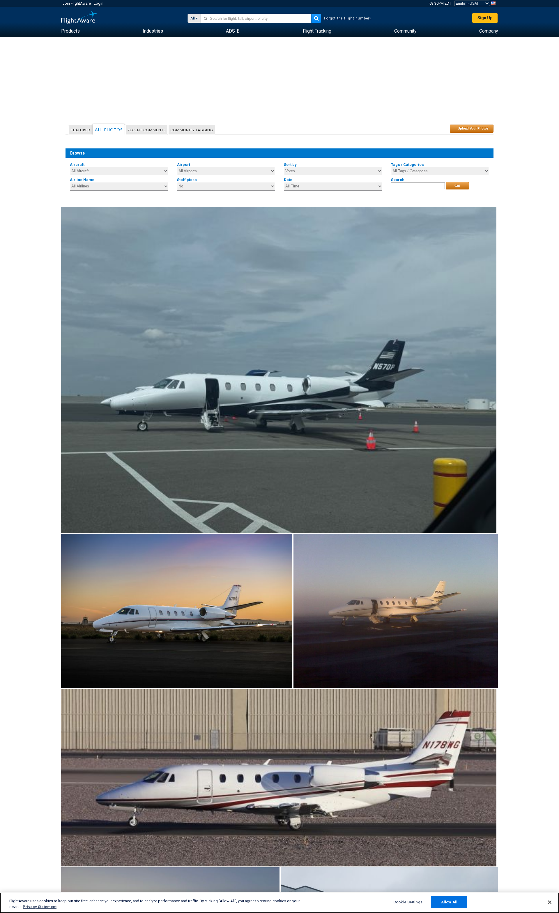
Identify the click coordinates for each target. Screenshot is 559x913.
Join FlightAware (77, 3)
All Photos (109, 129)
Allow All (449, 902)
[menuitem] (70, 31)
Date (288, 180)
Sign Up (484, 17)
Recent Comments (147, 130)
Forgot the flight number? (348, 18)
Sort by (290, 164)
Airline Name (82, 180)
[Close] (549, 902)
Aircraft (77, 164)
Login (98, 3)
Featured (80, 130)
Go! (457, 185)
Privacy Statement (39, 907)
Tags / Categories (407, 164)
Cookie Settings (407, 902)
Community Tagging (191, 130)
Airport (183, 164)
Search (397, 180)
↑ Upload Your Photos (472, 128)
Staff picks (187, 180)
